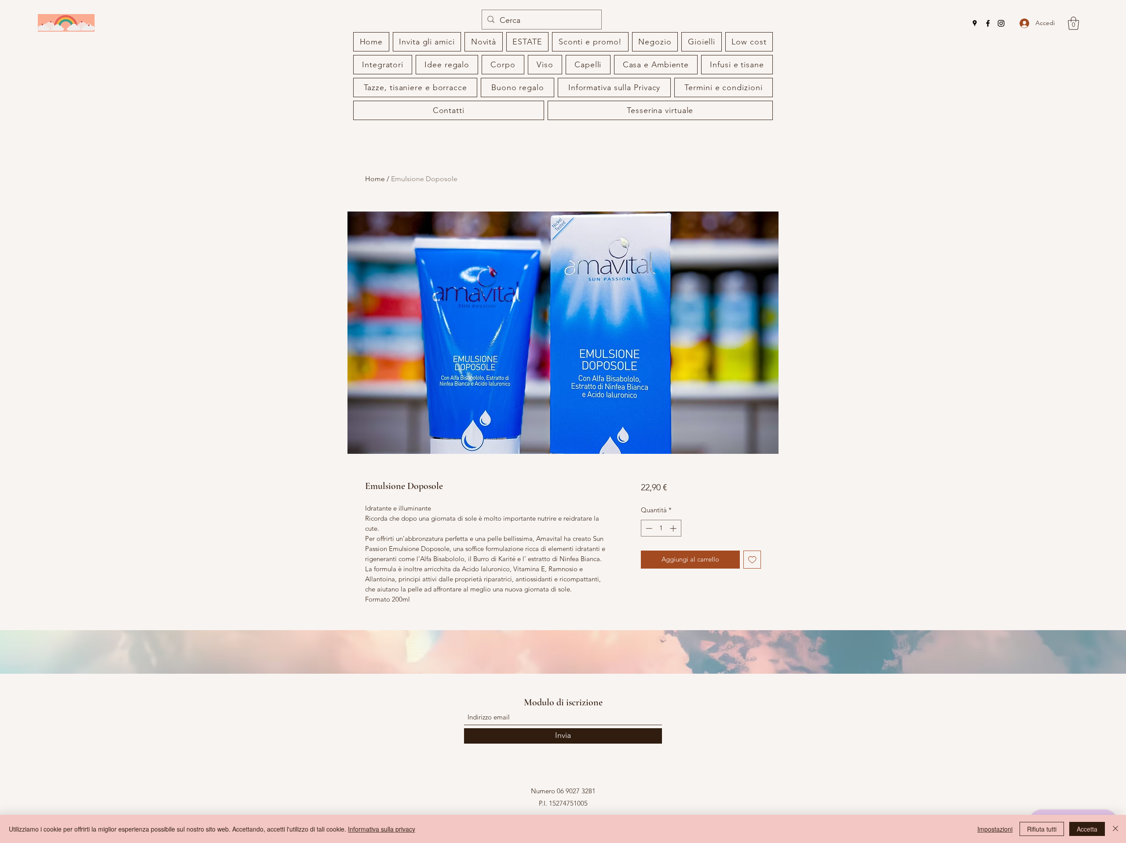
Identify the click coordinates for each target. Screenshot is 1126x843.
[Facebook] (987, 23)
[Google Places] (974, 23)
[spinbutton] (661, 528)
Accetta (1087, 829)
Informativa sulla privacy (381, 829)
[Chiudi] (1115, 829)
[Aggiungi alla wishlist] (752, 560)
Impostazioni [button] (995, 829)
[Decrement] (648, 528)
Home (375, 179)
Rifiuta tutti (1042, 829)
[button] (1073, 23)
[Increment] (674, 528)
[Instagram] (1001, 23)
